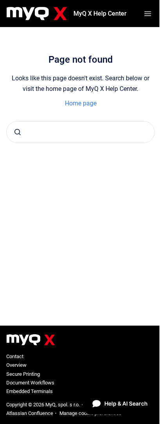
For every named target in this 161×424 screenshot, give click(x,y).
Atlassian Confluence (29, 413)
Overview (16, 365)
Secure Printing (23, 374)
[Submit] (17, 132)
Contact (14, 356)
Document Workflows (30, 383)
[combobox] (80, 132)
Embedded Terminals (29, 391)
